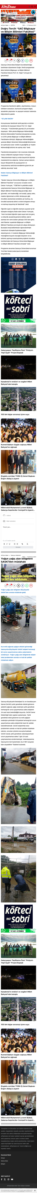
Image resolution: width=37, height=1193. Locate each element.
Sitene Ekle (4, 1161)
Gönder (18, 547)
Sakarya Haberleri (16, 555)
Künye (3, 1158)
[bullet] (17, 544)
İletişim (3, 1164)
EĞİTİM (13, 25)
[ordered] (14, 544)
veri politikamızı (20, 1191)
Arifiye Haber (5, 25)
